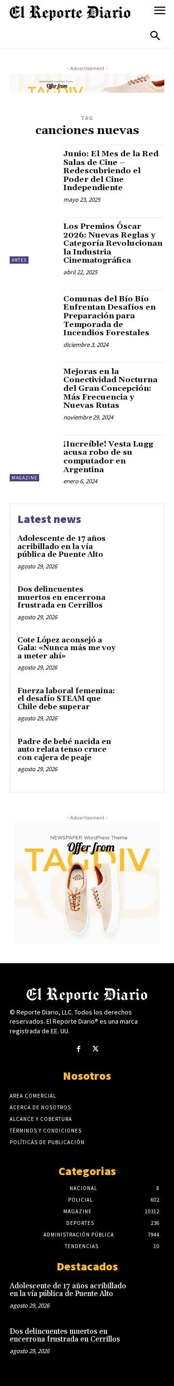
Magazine (24, 478)
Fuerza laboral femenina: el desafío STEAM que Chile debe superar (66, 699)
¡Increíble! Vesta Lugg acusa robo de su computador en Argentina (108, 457)
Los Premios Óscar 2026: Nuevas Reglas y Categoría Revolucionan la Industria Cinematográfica (112, 243)
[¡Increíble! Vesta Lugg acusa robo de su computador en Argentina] (33, 458)
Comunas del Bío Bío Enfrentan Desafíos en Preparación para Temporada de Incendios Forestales (109, 316)
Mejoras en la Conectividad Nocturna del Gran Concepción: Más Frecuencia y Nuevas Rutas (110, 388)
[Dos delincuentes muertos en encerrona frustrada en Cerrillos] (138, 602)
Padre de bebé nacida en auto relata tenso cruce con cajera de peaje (64, 749)
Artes (19, 260)
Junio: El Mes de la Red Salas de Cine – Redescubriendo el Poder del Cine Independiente (111, 171)
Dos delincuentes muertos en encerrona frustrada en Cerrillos (61, 597)
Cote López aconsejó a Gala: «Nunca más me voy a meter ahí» (66, 648)
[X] (95, 1049)
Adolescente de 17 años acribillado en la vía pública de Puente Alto (61, 546)
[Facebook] (78, 1049)
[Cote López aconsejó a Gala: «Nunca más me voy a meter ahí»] (138, 653)
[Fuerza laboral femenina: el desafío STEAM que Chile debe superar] (138, 704)
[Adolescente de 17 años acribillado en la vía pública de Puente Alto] (138, 551)
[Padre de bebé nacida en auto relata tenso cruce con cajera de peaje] (138, 754)
